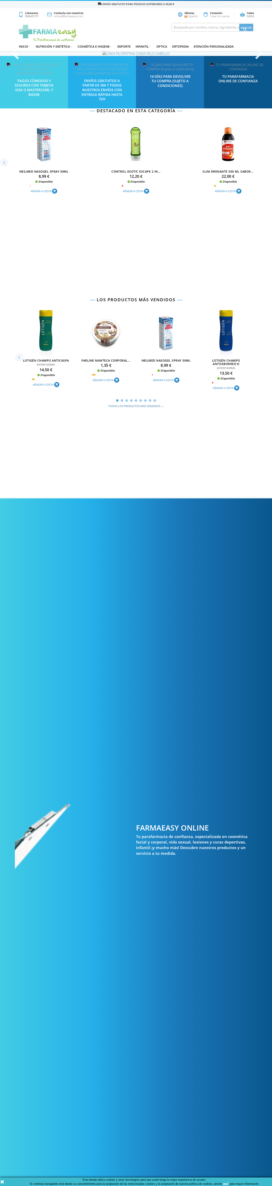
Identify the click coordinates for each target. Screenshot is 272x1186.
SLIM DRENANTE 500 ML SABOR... (228, 171)
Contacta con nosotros (65, 14)
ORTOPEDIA (180, 46)
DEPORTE (124, 46)
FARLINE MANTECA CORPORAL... (105, 360)
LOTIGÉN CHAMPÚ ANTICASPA (46, 360)
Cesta (247, 14)
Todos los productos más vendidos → (136, 406)
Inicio (25, 46)
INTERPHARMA (46, 364)
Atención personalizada (214, 46)
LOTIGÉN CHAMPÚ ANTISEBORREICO (226, 362)
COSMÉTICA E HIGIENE (95, 46)
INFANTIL (144, 46)
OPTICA (161, 46)
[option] (136, 53)
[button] (20, 53)
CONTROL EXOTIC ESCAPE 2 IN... (136, 171)
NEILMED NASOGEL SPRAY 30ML (43, 171)
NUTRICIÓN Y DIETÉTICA (54, 46)
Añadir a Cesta (43, 191)
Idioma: (186, 14)
